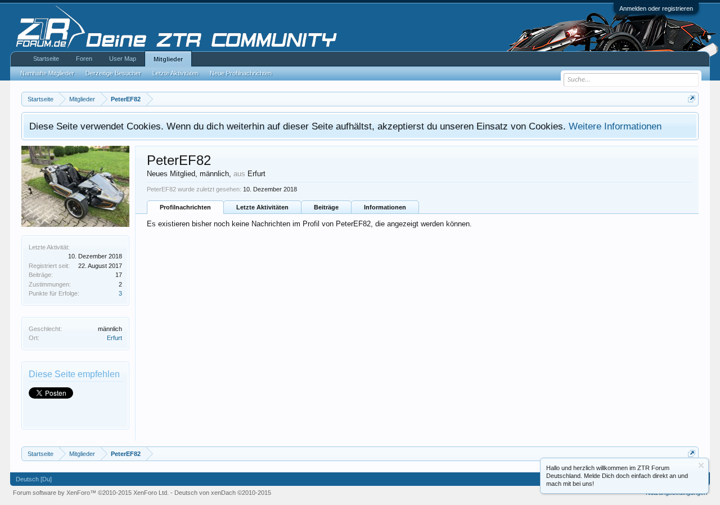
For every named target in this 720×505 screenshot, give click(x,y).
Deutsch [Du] (34, 479)
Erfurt (114, 337)
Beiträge (326, 207)
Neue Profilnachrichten (241, 73)
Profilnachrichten (185, 207)
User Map (122, 58)
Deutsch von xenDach (222, 492)
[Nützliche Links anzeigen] (691, 98)
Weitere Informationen (615, 126)
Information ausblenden (701, 465)
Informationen (385, 207)
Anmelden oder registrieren (656, 8)
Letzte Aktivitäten (262, 207)
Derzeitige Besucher (113, 73)
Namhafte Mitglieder (47, 73)
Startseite (46, 58)
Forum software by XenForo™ (91, 492)
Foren (84, 58)
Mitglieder (168, 59)
